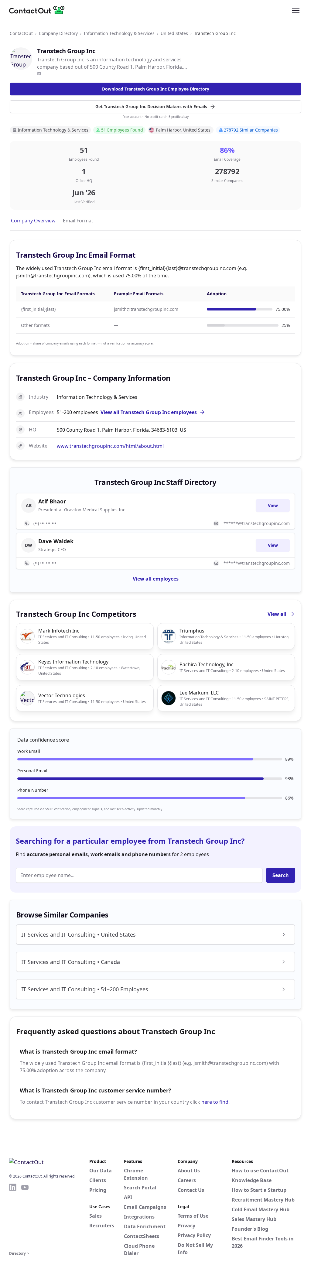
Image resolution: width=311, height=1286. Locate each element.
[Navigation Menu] (296, 10)
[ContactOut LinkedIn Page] (12, 1216)
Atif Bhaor (52, 501)
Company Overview (33, 220)
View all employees (156, 578)
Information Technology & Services (119, 33)
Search (280, 875)
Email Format (78, 220)
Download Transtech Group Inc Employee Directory (155, 89)
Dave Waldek (55, 541)
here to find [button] (214, 1102)
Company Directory (58, 33)
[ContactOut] (39, 10)
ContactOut (21, 33)
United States (174, 33)
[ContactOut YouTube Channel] (25, 1216)
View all (277, 614)
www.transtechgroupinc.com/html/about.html (110, 446)
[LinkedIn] (39, 73)
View (273, 505)
